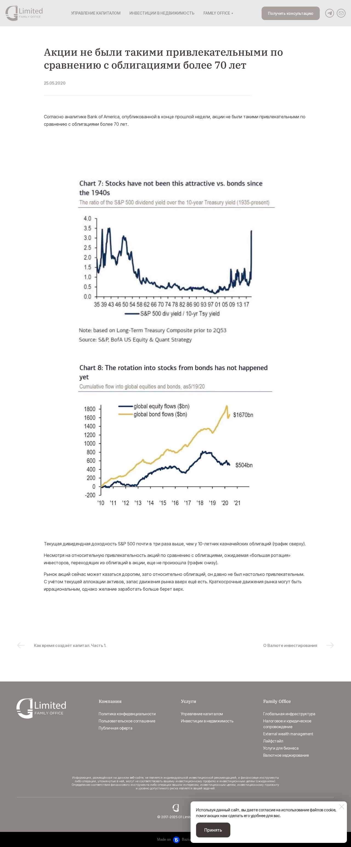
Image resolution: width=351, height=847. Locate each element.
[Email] (341, 13)
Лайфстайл (273, 741)
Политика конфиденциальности (127, 713)
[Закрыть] (341, 806)
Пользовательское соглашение (127, 721)
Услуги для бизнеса (281, 748)
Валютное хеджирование (286, 755)
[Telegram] (329, 13)
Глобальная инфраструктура (289, 713)
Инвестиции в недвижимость (207, 721)
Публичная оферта (115, 728)
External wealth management (288, 733)
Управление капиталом (202, 713)
